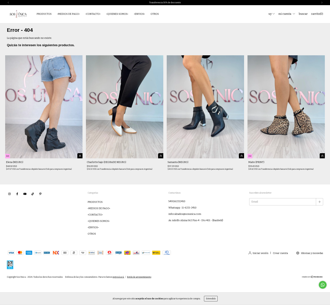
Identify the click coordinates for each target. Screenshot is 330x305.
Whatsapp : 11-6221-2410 (182, 207)
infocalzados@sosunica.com (184, 214)
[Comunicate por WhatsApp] (323, 285)
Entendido (211, 298)
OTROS (155, 14)
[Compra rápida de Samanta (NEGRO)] (241, 155)
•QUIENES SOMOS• (117, 14)
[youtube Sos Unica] (25, 193)
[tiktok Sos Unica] (32, 193)
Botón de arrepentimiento (139, 277)
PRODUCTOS (44, 14)
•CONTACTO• (93, 14)
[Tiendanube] (312, 277)
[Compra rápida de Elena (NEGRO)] (79, 155)
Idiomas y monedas (311, 253)
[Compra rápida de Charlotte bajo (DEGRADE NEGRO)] (160, 155)
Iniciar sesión (260, 253)
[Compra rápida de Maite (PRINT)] (322, 155)
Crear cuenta (280, 253)
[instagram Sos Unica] (9, 193)
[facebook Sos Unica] (17, 193)
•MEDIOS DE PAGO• (68, 14)
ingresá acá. (118, 277)
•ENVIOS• (139, 14)
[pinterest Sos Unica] (40, 193)
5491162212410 (176, 201)
